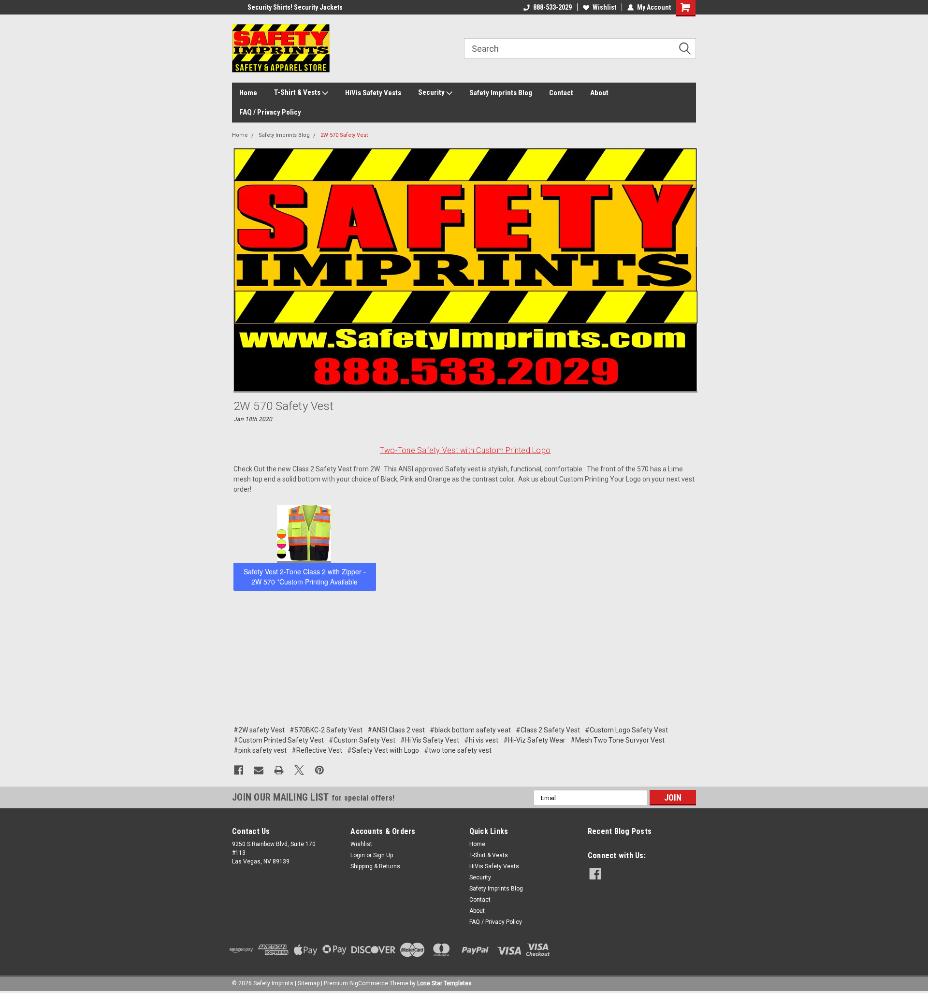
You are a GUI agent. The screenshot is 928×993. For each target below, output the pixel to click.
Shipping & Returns (375, 866)
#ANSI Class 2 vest (396, 730)
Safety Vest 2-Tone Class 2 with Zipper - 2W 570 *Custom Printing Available (305, 576)
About (599, 92)
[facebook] (595, 874)
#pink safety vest (260, 750)
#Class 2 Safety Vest (548, 730)
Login (357, 855)
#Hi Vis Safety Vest (429, 740)
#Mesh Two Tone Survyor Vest (617, 740)
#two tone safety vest (458, 750)
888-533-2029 (552, 7)
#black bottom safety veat (470, 730)
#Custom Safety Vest (362, 740)
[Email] (258, 770)
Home (248, 92)
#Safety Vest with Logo (383, 750)
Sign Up (383, 855)
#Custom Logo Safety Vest (626, 730)
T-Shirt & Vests (298, 92)
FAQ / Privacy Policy (270, 112)
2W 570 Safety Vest (344, 135)
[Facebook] (239, 770)
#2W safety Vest (259, 730)
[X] (299, 770)
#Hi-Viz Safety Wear (534, 740)
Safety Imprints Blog (500, 92)
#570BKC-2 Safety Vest (326, 730)
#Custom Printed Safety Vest (278, 740)
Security (432, 92)
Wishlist (604, 7)
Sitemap (308, 983)
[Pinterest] (319, 770)
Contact (561, 92)
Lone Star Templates (444, 983)
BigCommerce (368, 983)
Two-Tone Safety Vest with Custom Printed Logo (465, 450)
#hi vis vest (481, 740)
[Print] (279, 770)
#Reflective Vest (316, 750)
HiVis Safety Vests (373, 92)
